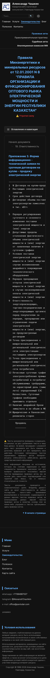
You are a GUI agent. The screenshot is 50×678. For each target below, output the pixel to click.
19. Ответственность (27, 146)
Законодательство (30, 21)
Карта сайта (8, 573)
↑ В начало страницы (34, 513)
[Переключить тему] (38, 16)
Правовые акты (40, 33)
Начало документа (19, 142)
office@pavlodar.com (19, 604)
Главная (6, 21)
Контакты (18, 26)
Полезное (7, 26)
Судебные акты (40, 41)
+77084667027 (20, 594)
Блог (44, 21)
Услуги (15, 21)
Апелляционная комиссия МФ (32, 45)
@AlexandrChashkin (21, 599)
